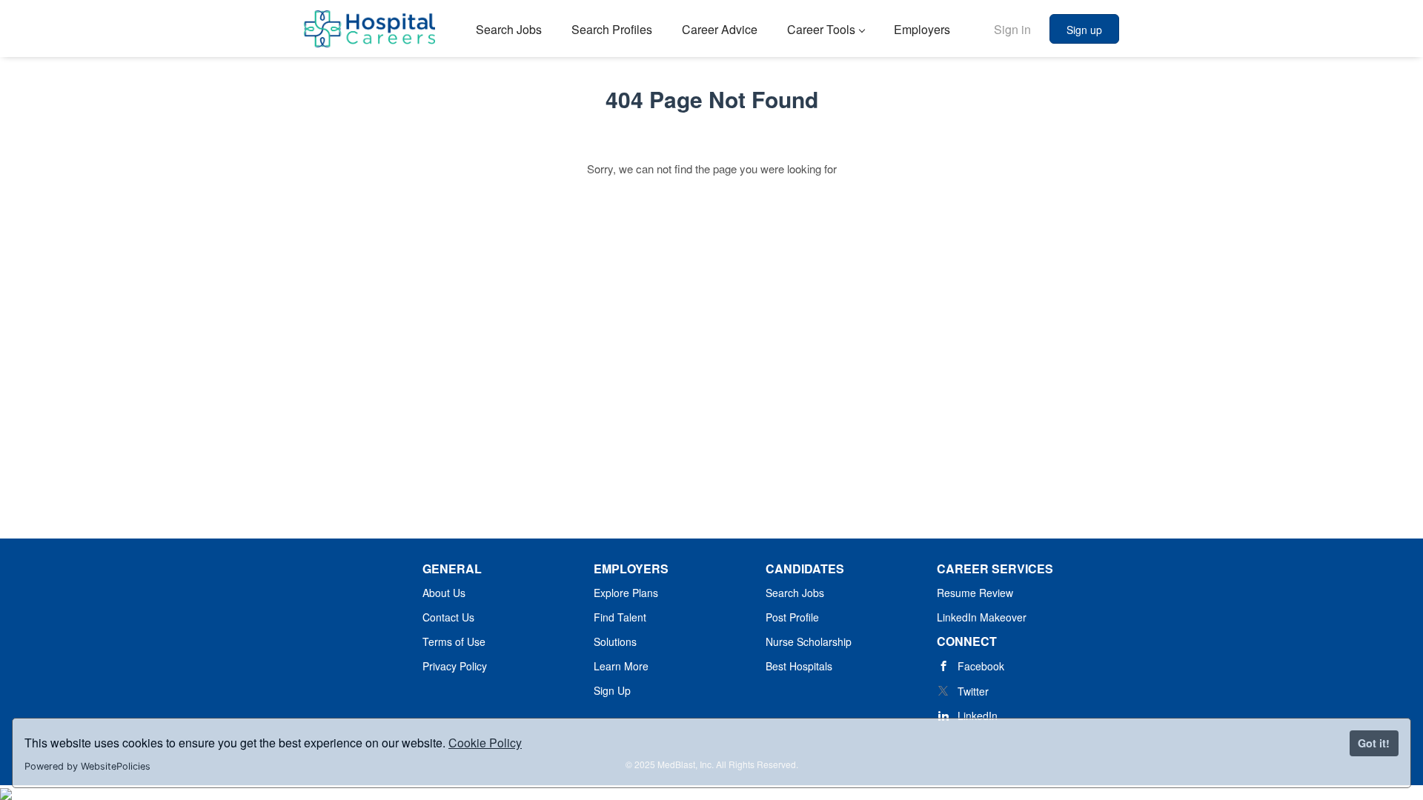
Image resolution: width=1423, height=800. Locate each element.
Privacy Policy (454, 666)
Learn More (621, 666)
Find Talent (620, 617)
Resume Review (975, 592)
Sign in (1012, 29)
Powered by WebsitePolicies (87, 766)
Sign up (1084, 29)
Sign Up (612, 690)
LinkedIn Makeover (981, 617)
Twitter (973, 691)
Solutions (615, 641)
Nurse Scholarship (809, 641)
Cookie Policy (485, 742)
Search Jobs (795, 592)
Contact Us (448, 617)
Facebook (981, 666)
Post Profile (792, 617)
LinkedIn (978, 715)
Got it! (1374, 743)
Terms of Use (453, 641)
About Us (443, 592)
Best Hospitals (799, 666)
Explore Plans (626, 592)
